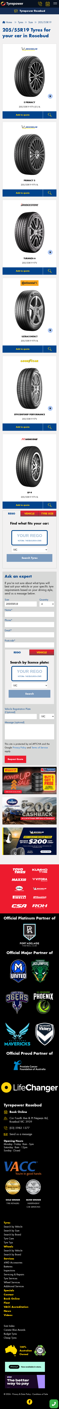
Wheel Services (12, 1282)
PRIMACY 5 (29, 180)
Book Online (12, 1298)
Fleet (7, 1302)
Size (7, 599)
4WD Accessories (13, 1262)
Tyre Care (9, 1238)
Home (8, 22)
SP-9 (29, 492)
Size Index (9, 1326)
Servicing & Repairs (14, 1274)
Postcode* (10, 640)
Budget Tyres (10, 1333)
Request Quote (15, 759)
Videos (8, 1315)
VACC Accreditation (16, 1307)
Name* (8, 610)
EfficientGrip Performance (29, 414)
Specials (9, 1290)
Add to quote (22, 114)
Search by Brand (12, 1234)
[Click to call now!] (40, 4)
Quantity (43, 599)
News (7, 1311)
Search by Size (11, 1230)
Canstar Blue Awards (14, 1330)
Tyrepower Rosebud (32, 10)
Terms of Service (40, 747)
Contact (8, 1294)
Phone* (8, 620)
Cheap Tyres (10, 1337)
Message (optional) (15, 722)
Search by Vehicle (13, 1226)
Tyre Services (10, 1278)
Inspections (9, 1270)
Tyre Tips (8, 1242)
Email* (8, 630)
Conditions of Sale (40, 1394)
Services (9, 1258)
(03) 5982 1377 (19, 1128)
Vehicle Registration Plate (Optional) (18, 710)
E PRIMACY (29, 102)
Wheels (8, 1246)
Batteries (8, 1266)
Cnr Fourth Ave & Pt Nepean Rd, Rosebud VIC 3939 (29, 1120)
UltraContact (30, 336)
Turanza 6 (30, 258)
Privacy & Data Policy (21, 1394)
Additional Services (14, 1286)
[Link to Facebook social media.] (29, 1402)
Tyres (7, 1222)
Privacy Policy (19, 747)
